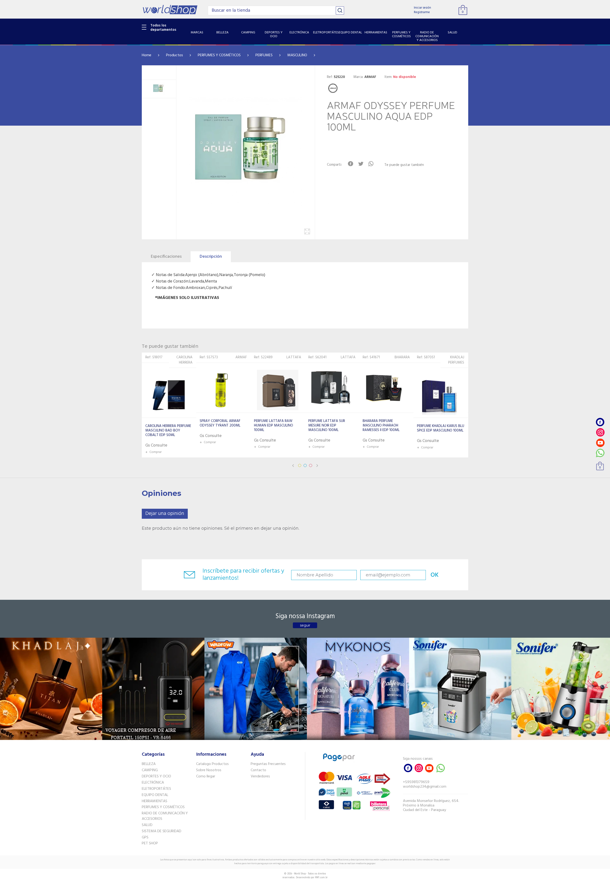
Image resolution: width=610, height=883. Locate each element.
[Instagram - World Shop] (600, 432)
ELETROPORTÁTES (156, 789)
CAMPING (150, 770)
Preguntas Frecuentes (268, 764)
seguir (305, 625)
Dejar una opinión (164, 513)
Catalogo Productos (212, 764)
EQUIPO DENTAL (155, 795)
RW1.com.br (321, 877)
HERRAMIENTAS (154, 801)
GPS (145, 837)
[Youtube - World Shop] (600, 442)
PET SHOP (150, 843)
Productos (174, 55)
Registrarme (422, 12)
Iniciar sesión (422, 7)
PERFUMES (264, 55)
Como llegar (205, 776)
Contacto (258, 770)
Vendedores (260, 776)
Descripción (211, 256)
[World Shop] (170, 9)
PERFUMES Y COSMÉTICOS (219, 55)
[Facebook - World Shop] (600, 422)
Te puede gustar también (404, 165)
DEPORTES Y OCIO (156, 776)
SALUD (147, 825)
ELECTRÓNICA (153, 783)
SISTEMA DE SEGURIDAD (161, 831)
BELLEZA (149, 764)
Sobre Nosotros (208, 770)
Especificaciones (166, 256)
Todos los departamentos (163, 28)
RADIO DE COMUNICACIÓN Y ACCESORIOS (165, 816)
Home (146, 55)
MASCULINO (297, 55)
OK (435, 575)
